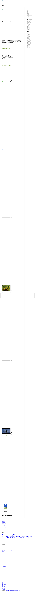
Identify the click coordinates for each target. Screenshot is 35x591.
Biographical (28, 21)
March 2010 (3, 589)
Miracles (16, 537)
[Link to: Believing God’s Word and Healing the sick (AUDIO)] (7, 81)
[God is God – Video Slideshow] (12, 14)
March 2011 (28, 47)
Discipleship (11, 535)
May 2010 (3, 587)
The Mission (28, 538)
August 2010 (28, 51)
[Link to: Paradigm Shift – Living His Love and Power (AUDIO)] (7, 218)
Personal (28, 26)
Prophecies (28, 27)
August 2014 (28, 32)
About (27, 10)
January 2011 (28, 48)
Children (3, 533)
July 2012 (28, 35)
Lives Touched (3, 537)
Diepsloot (5, 535)
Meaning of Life (11, 537)
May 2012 (28, 37)
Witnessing (27, 540)
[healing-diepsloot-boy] (4, 2)
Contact (28, 13)
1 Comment (7, 22)
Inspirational (10, 22)
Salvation (11, 538)
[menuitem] (15, 2)
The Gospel (24, 538)
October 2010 (28, 49)
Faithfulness (18, 535)
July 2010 (28, 52)
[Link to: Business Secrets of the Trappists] (7, 292)
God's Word (25, 535)
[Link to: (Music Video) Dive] (7, 433)
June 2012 (28, 36)
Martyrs (6, 537)
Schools (15, 538)
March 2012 (28, 39)
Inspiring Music (7, 65)
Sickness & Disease (19, 538)
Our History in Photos (30, 17)
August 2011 (28, 45)
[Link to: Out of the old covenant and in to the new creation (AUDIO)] (7, 291)
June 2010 (28, 53)
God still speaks (29, 535)
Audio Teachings (29, 20)
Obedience (28, 537)
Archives (28, 11)
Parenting (5, 538)
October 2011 (28, 44)
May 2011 (28, 46)
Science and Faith (29, 28)
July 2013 (28, 33)
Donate (28, 14)
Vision (19, 540)
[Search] (32, 2)
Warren (14, 22)
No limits (25, 537)
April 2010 (3, 588)
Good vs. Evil (3, 536)
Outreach (28, 25)
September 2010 (29, 50)
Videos (7, 540)
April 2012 (28, 38)
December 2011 (29, 42)
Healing (8, 536)
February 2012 (29, 40)
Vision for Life (22, 540)
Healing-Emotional (12, 536)
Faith (4, 65)
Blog (3, 5)
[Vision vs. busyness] (0, 295)
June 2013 (28, 34)
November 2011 (29, 43)
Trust (10, 65)
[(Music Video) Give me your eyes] (34, 295)
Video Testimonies (13, 540)
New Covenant (18, 537)
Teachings (28, 29)
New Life (22, 537)
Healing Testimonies (20, 536)
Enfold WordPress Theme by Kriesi (15, 590)
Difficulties (9, 535)
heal (5, 536)
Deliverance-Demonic (24, 533)
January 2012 (28, 41)
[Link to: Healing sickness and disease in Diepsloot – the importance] (7, 361)
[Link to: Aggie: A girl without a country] (6, 149)
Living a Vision (8, 590)
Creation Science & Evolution (17, 533)
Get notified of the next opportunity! (7, 550)
